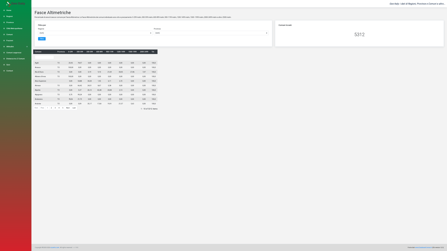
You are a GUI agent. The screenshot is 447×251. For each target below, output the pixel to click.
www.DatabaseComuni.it (423, 247)
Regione (41, 29)
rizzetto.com (55, 247)
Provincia (157, 29)
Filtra (42, 39)
